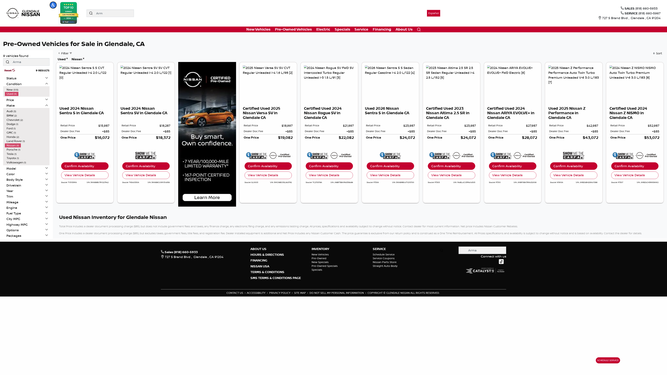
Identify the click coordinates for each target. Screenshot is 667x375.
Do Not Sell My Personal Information (337, 293)
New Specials (320, 262)
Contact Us (235, 293)
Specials (317, 270)
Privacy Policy (280, 293)
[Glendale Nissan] (24, 13)
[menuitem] (27, 90)
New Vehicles (320, 254)
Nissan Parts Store (385, 262)
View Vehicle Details (80, 175)
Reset (8, 70)
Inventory (320, 249)
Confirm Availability (79, 166)
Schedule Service (384, 254)
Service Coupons (384, 258)
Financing (258, 260)
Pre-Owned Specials (325, 266)
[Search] (91, 13)
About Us (258, 249)
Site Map (300, 293)
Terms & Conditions (267, 272)
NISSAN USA (259, 266)
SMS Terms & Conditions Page (275, 278)
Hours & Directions (267, 254)
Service (379, 249)
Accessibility (256, 293)
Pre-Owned (319, 258)
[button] (53, 5)
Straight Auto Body (385, 266)
